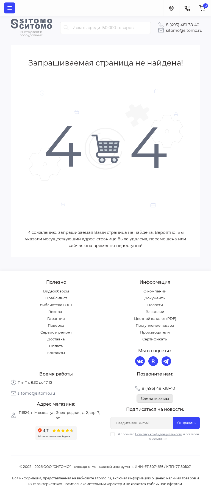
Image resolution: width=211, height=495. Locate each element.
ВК (140, 361)
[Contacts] (187, 8)
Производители (155, 332)
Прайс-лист (56, 298)
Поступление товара (155, 325)
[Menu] (9, 7)
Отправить (186, 423)
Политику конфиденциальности (158, 434)
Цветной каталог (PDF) (155, 318)
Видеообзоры (56, 291)
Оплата (56, 346)
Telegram (167, 361)
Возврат (56, 311)
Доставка (56, 339)
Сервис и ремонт (56, 332)
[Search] (66, 28)
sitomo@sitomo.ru (184, 30)
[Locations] (171, 8)
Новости (155, 305)
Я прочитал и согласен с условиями (158, 436)
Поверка (56, 325)
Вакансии (155, 311)
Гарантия (56, 318)
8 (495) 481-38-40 (182, 24)
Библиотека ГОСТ (56, 305)
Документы (155, 298)
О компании (154, 291)
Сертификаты (155, 339)
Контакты (56, 353)
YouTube (153, 361)
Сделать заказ (155, 398)
